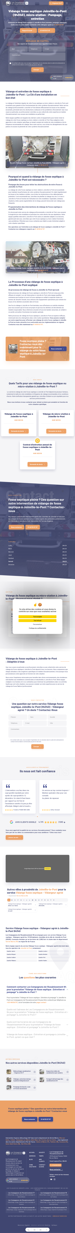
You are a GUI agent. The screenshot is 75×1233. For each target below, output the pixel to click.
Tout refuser (37, 620)
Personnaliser (37, 624)
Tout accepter (37, 617)
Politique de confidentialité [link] (37, 628)
